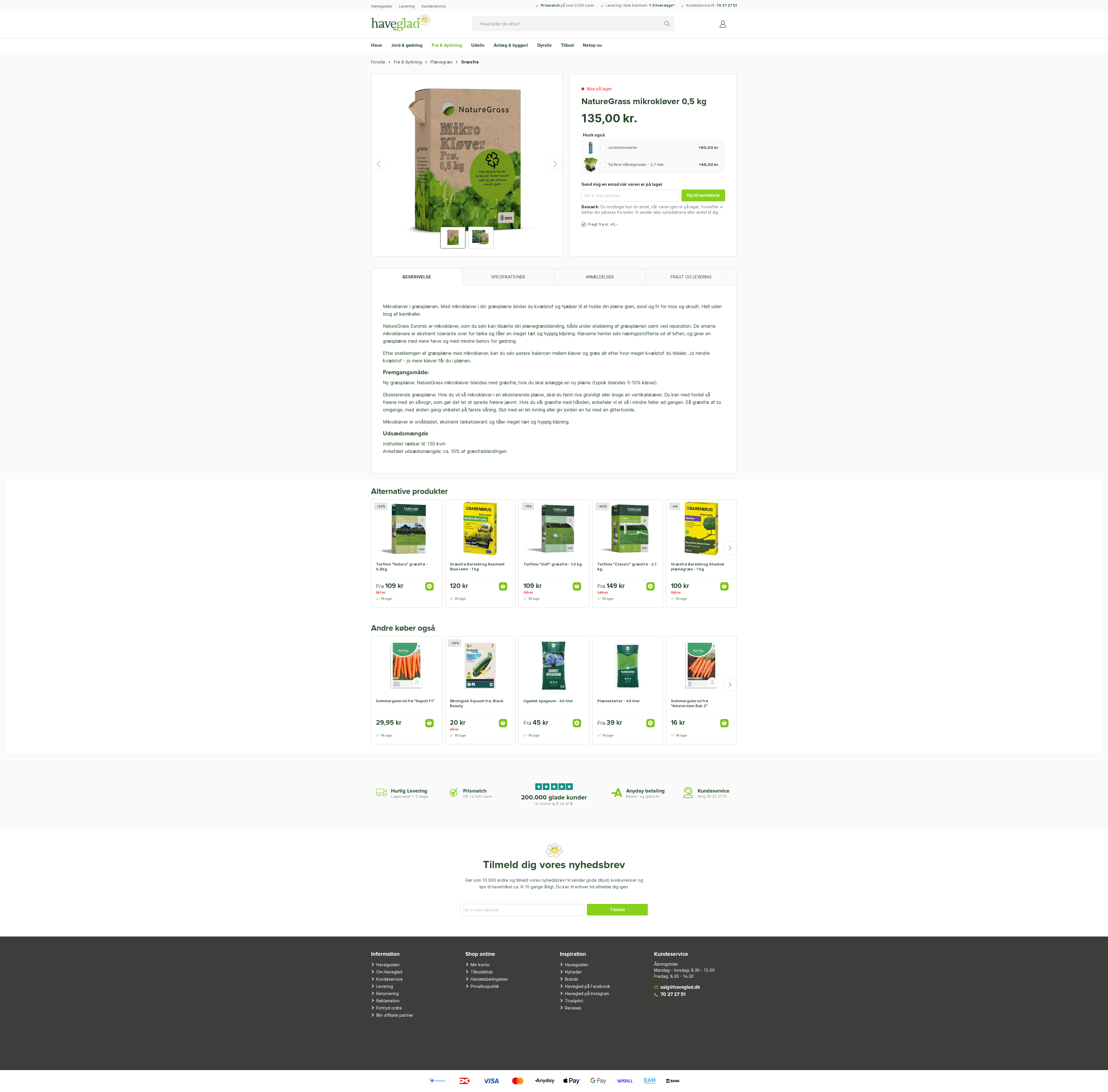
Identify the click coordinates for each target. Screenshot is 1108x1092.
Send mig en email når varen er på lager (621, 184)
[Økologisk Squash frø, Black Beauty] (480, 665)
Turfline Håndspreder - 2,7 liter (636, 164)
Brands (571, 979)
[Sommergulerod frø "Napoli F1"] (406, 665)
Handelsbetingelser (489, 979)
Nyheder (573, 971)
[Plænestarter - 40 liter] (627, 665)
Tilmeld (617, 909)
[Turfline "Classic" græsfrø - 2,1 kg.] (627, 528)
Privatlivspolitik (485, 986)
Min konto (480, 964)
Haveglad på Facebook (587, 986)
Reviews (573, 1007)
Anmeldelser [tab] (600, 276)
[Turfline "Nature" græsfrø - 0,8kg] (406, 528)
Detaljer (429, 586)
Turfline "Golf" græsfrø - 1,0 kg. (553, 564)
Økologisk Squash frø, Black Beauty (477, 703)
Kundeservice (434, 6)
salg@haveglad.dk (680, 987)
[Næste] (555, 162)
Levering (407, 6)
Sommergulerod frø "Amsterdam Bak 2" (689, 703)
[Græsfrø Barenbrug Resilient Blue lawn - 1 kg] (480, 528)
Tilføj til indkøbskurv (503, 586)
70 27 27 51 (726, 5)
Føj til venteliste (703, 195)
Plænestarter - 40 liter (618, 700)
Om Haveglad (389, 971)
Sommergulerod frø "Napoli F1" (405, 700)
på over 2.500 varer (567, 5)
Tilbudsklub (482, 971)
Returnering (387, 993)
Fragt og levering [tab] (691, 276)
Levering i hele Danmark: (640, 5)
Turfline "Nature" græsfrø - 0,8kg (402, 566)
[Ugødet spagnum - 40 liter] (554, 665)
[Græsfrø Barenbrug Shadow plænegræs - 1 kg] (701, 528)
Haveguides (381, 6)
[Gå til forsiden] (401, 22)
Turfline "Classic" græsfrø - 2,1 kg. (626, 566)
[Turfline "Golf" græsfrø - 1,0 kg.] (554, 528)
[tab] (416, 276)
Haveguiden (388, 964)
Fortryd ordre (389, 1007)
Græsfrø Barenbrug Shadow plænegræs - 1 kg (697, 566)
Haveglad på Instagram (587, 993)
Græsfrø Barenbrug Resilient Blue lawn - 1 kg (477, 566)
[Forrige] (378, 162)
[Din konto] (723, 23)
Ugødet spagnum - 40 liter (548, 700)
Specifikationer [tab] (508, 276)
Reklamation (388, 1000)
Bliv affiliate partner (394, 1015)
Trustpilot (574, 1000)
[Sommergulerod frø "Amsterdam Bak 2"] (701, 665)
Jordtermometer (622, 147)
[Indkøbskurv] (733, 21)
